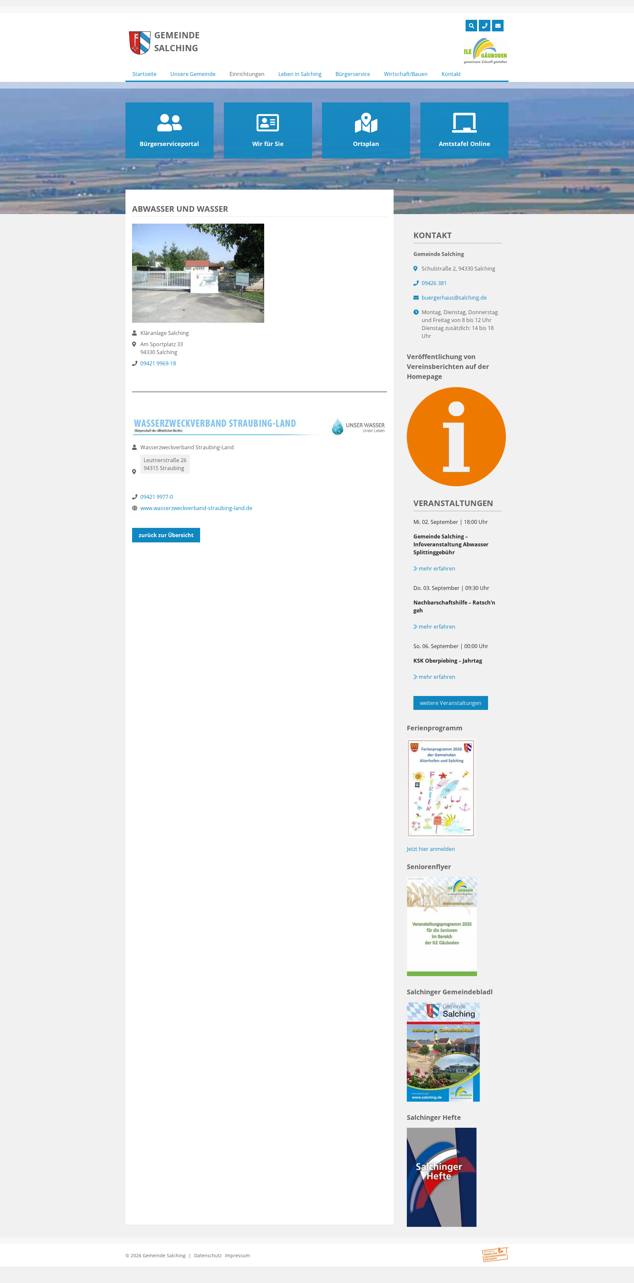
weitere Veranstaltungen (450, 703)
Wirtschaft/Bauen (406, 74)
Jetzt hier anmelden (431, 849)
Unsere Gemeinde (193, 74)
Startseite (144, 74)
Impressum (237, 1255)
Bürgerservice (352, 74)
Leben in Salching (300, 74)
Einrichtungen (246, 74)
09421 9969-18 (158, 363)
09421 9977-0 (156, 496)
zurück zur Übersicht (166, 535)
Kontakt (451, 74)
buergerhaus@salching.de (454, 297)
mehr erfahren (436, 568)
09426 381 (434, 283)
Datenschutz (208, 1255)
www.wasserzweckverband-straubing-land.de (196, 508)
